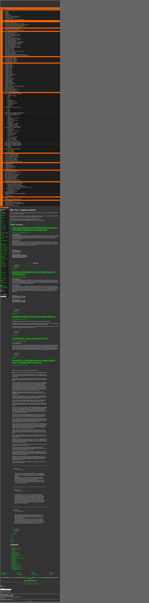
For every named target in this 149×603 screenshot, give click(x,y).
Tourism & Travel (15, 568)
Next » (13, 541)
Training (2, 270)
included (12, 577)
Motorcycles (14, 558)
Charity (13, 549)
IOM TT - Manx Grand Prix (17, 554)
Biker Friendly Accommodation (3, 213)
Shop (1, 268)
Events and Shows (15, 552)
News (4, 574)
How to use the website (4, 236)
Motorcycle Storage (4, 252)
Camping (51, 573)
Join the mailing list (4, 240)
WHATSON (5, 573)
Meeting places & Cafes (4, 246)
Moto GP (16, 266)
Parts (19, 573)
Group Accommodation (4, 232)
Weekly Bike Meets (4, 282)
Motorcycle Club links (4, 248)
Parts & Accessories (4, 264)
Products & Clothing (16, 563)
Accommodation (35, 574)
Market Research (15, 555)
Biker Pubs (2, 215)
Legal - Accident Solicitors (3, 245)
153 (13, 540)
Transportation (3, 272)
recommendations (38, 577)
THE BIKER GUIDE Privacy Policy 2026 (30, 583)
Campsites (2, 221)
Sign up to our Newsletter (5, 591)
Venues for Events (3, 277)
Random (13, 564)
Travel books (3, 274)
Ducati (13, 551)
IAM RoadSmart (15, 553)
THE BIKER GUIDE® (16, 567)
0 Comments (14, 269)
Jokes (1, 242)
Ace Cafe (14, 547)
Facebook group (3, 227)
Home (4, 572)
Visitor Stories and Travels (17, 569)
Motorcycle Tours (3, 254)
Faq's (1, 230)
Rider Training (3, 266)
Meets (33, 572)
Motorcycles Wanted (4, 259)
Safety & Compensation (16, 565)
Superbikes (17, 267)
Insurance (2, 238)
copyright (44, 215)
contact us (31, 578)
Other (13, 562)
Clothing (2, 223)
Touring (2, 276)
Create (32, 601)
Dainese (13, 550)
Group (51, 572)
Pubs (51, 574)
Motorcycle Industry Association (18, 557)
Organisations (14, 561)
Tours (33, 573)
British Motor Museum (16, 548)
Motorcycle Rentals (4, 250)
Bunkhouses (2, 217)
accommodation (29, 577)
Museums (2, 261)
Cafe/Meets (20, 574)
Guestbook (2, 234)
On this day (14, 559)
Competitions (3, 225)
